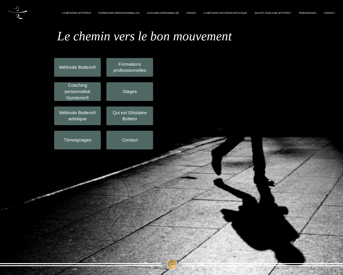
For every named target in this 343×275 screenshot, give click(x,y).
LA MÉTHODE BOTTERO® (76, 13)
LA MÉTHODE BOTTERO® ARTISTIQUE (225, 13)
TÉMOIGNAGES (307, 13)
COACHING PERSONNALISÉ (163, 13)
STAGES (191, 13)
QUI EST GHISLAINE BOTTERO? (273, 13)
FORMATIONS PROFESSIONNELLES (119, 13)
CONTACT (329, 13)
